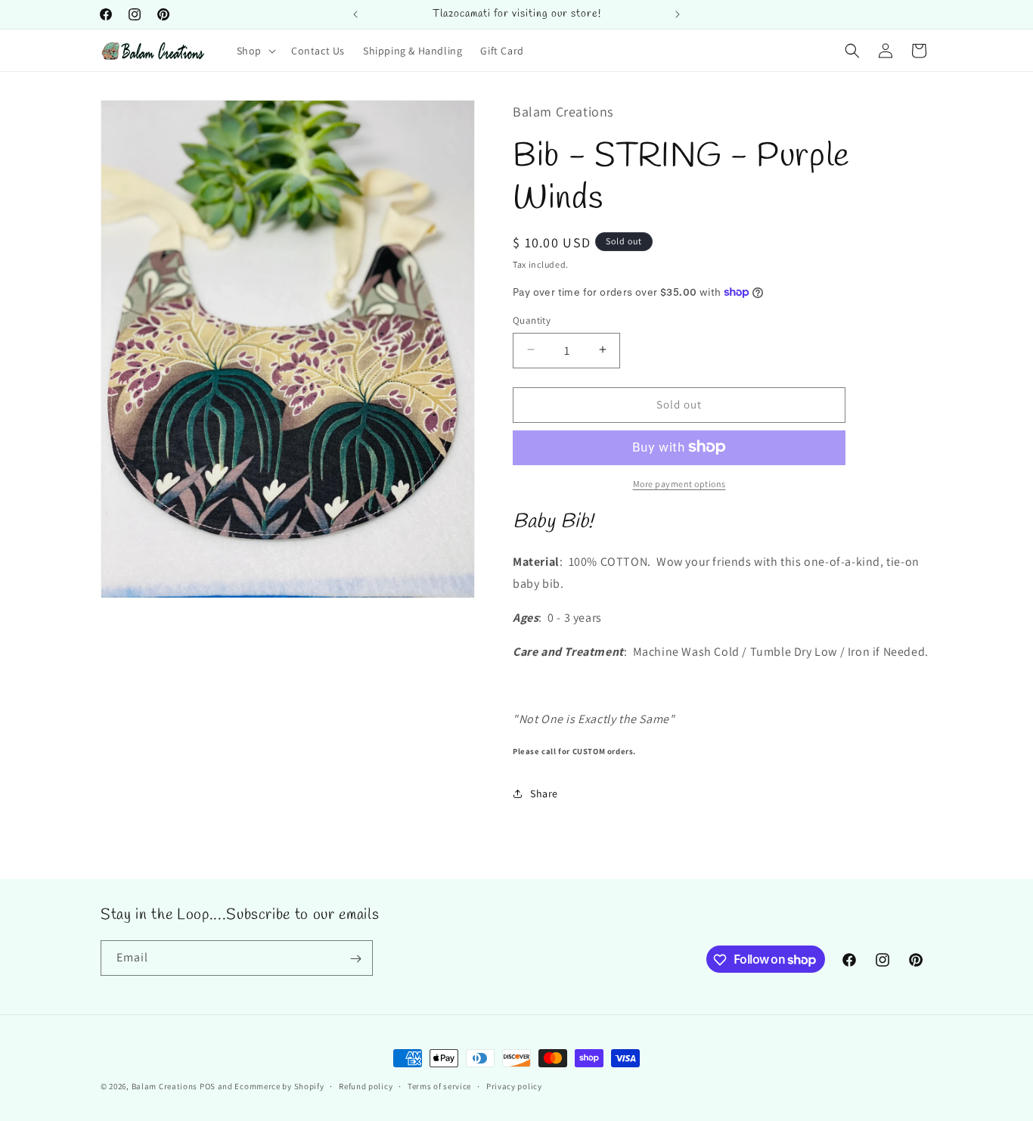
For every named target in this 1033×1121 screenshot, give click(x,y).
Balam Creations (165, 1086)
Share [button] (544, 793)
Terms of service (439, 1085)
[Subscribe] (355, 959)
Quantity (532, 319)
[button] (255, 51)
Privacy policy (514, 1085)
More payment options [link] (679, 483)
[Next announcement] (677, 14)
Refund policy (365, 1085)
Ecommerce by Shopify (279, 1086)
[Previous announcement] (355, 14)
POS (208, 1086)
